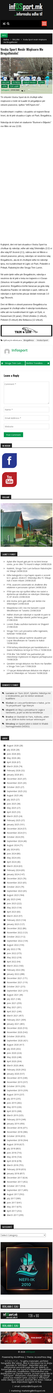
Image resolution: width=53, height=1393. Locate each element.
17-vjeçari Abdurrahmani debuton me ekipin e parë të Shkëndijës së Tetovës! (28, 672)
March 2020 (12, 1065)
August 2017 (13, 1194)
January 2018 (13, 1173)
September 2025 (15, 791)
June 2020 (11, 1053)
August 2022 (13, 945)
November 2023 (14, 882)
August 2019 (13, 1094)
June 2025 (11, 803)
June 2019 (11, 1102)
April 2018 (11, 1161)
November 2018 (14, 1132)
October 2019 (13, 1086)
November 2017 (14, 1181)
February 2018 (13, 1169)
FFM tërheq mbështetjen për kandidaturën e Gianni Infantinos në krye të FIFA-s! (28, 648)
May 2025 (11, 807)
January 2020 (13, 1073)
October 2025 (13, 787)
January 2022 (13, 974)
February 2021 (13, 1019)
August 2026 (13, 745)
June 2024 (11, 853)
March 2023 (12, 915)
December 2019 (14, 1078)
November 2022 (14, 932)
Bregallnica (29, 340)
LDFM (41, 82)
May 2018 (11, 1156)
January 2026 (13, 774)
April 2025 (11, 812)
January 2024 (13, 874)
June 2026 (11, 753)
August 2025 (13, 795)
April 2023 (11, 911)
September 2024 (15, 841)
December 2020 (14, 1028)
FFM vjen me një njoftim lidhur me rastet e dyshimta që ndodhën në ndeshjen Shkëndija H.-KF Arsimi (28, 594)
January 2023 (13, 924)
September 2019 (15, 1090)
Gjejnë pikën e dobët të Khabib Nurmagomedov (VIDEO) (27, 725)
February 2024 (13, 870)
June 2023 (11, 903)
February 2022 (13, 969)
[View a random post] (4, 24)
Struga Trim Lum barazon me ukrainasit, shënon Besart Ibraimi (15, 363)
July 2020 (11, 1048)
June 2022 (11, 953)
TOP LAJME (14, 86)
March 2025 (12, 816)
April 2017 (11, 1210)
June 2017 (11, 1202)
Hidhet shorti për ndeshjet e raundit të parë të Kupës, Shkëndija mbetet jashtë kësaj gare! (28, 616)
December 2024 (14, 828)
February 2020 (13, 1069)
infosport (5, 90)
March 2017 (12, 1215)
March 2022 (12, 965)
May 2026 (11, 758)
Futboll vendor (30, 82)
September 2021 (15, 990)
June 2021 (11, 1003)
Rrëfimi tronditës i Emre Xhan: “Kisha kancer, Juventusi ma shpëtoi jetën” (38, 363)
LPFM (4, 86)
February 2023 (13, 920)
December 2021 (14, 978)
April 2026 (11, 762)
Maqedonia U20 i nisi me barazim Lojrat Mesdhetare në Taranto (26, 609)
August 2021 (13, 994)
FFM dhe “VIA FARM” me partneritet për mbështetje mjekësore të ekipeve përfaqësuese (29, 655)
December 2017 (14, 1177)
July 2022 (11, 949)
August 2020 (13, 1044)
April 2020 (11, 1061)
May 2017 (11, 1206)
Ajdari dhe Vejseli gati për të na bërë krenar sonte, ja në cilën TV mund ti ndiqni (27, 563)
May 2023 (11, 907)
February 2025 (13, 820)
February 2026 (13, 770)
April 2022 (11, 961)
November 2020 (14, 1032)
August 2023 (13, 895)
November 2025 (14, 783)
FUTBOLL (16, 82)
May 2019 (11, 1107)
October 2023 (13, 886)
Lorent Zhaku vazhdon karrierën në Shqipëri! (28, 624)
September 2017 (15, 1190)
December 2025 (14, 778)
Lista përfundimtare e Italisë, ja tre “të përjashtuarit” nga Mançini (28, 704)
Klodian (10, 702)
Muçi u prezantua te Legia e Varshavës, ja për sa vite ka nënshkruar (25, 711)
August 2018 (13, 1144)
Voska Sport (42, 340)
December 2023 (14, 878)
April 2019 (11, 1111)
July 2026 (11, 749)
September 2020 (15, 1040)
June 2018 (11, 1152)
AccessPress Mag (42, 1357)
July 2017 (11, 1198)
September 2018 (15, 1140)
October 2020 (13, 1036)
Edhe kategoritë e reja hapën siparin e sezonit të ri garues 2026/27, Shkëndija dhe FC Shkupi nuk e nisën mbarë (29, 578)
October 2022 (13, 936)
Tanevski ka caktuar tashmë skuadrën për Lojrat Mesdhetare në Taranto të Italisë (26, 639)
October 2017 (13, 1186)
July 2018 (11, 1148)
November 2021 (14, 982)
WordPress (19, 1357)
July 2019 (11, 1098)
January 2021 (13, 1023)
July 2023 (11, 899)
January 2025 (13, 824)
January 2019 (13, 1123)
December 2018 (14, 1127)
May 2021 (11, 1007)
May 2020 (11, 1057)
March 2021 (12, 1015)
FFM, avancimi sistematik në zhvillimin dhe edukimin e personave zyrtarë (27, 586)
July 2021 (11, 999)
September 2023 (15, 891)
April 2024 (11, 861)
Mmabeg (10, 723)
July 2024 (11, 849)
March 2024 (12, 866)
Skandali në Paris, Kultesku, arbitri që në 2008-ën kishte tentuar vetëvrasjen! (27, 718)
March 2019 (12, 1115)
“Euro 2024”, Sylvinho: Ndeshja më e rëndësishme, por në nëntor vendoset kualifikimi (28, 696)
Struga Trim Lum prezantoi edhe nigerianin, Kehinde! (27, 632)
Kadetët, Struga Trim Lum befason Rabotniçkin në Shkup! (29, 569)
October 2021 (13, 986)
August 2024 (13, 845)
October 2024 (13, 837)
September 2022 (15, 940)
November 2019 (14, 1082)
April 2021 (11, 1011)
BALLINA (16, 39)
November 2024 (14, 832)
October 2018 (13, 1136)
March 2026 (12, 766)
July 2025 (11, 799)
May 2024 (11, 857)
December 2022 (14, 928)
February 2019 (13, 1119)
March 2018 (12, 1165)
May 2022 (11, 957)
